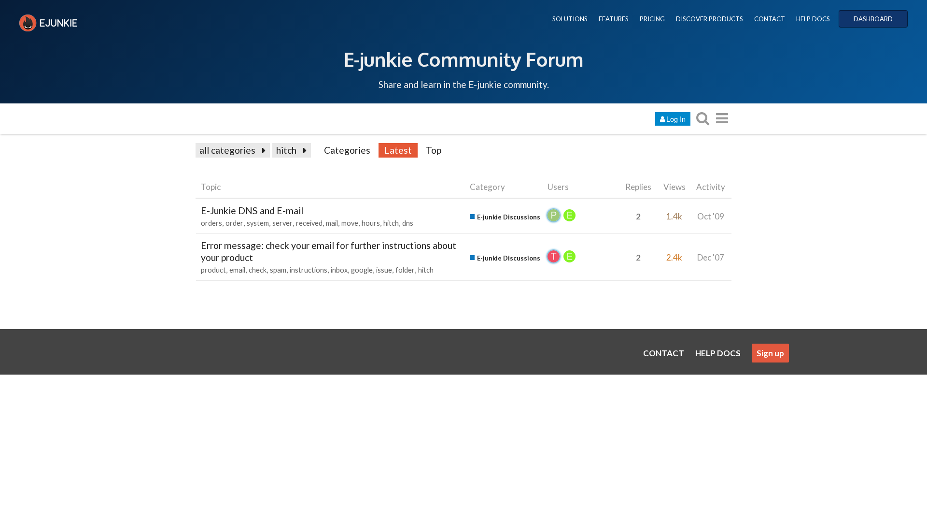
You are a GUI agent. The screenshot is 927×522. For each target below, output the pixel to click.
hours (371, 223)
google (362, 270)
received (309, 223)
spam (278, 270)
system (258, 223)
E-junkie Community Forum (463, 59)
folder (405, 270)
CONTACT (769, 19)
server (282, 223)
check (258, 270)
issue (384, 270)
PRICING (652, 19)
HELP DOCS (813, 19)
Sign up (770, 353)
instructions (308, 270)
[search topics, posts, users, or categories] (702, 118)
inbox (339, 270)
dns (407, 223)
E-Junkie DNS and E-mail (252, 210)
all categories (227, 150)
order (234, 223)
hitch (286, 150)
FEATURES (614, 19)
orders (211, 223)
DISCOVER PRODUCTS (709, 19)
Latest (398, 150)
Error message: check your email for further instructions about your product (328, 251)
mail (332, 223)
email (237, 270)
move (349, 223)
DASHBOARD (873, 19)
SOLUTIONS (570, 19)
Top (433, 150)
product (213, 270)
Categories (347, 150)
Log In (676, 119)
